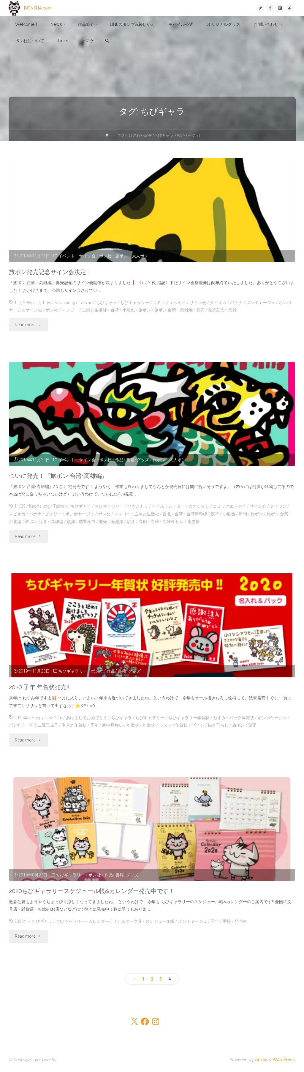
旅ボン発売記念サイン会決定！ (50, 272)
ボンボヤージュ (260, 302)
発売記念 (216, 310)
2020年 (21, 717)
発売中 (241, 921)
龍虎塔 (193, 521)
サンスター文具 (127, 921)
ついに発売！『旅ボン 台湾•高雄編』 (58, 475)
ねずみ (219, 717)
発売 (200, 310)
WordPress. (284, 1059)
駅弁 (131, 521)
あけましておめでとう (86, 717)
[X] (260, 8)
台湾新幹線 (196, 513)
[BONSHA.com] (14, 8)
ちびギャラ (106, 302)
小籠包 (128, 310)
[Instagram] (280, 8)
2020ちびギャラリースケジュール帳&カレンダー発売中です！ (92, 891)
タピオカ (218, 302)
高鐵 (143, 521)
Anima (260, 1059)
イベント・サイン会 (77, 256)
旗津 (71, 521)
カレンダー (98, 921)
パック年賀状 (241, 717)
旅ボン (144, 310)
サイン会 (198, 302)
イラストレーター (168, 506)
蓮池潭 (117, 521)
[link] (107, 41)
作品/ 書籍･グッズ (132, 459)
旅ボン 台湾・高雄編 (173, 310)
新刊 (243, 513)
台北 (167, 513)
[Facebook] (270, 8)
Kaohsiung (65, 302)
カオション (199, 506)
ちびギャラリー (134, 302)
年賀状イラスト (157, 725)
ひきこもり (137, 506)
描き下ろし (218, 725)
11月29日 (23, 302)
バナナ (236, 302)
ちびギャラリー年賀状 (189, 717)
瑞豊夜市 (87, 521)
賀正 (252, 725)
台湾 (114, 310)
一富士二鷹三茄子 (41, 725)
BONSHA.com (38, 8)
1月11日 (43, 302)
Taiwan (85, 302)
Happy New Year (46, 717)
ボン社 (105, 256)
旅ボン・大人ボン (131, 256)
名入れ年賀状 (74, 725)
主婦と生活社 (94, 310)
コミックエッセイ (169, 302)
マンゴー (70, 310)
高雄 (232, 310)
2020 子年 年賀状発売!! (39, 687)
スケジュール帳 (160, 921)
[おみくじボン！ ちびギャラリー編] (290, 8)
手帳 (227, 921)
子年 (94, 725)
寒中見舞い (112, 725)
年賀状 (132, 725)
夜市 (215, 513)
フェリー (53, 513)
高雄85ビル (173, 521)
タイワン (278, 506)
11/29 (20, 506)
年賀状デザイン (189, 725)
